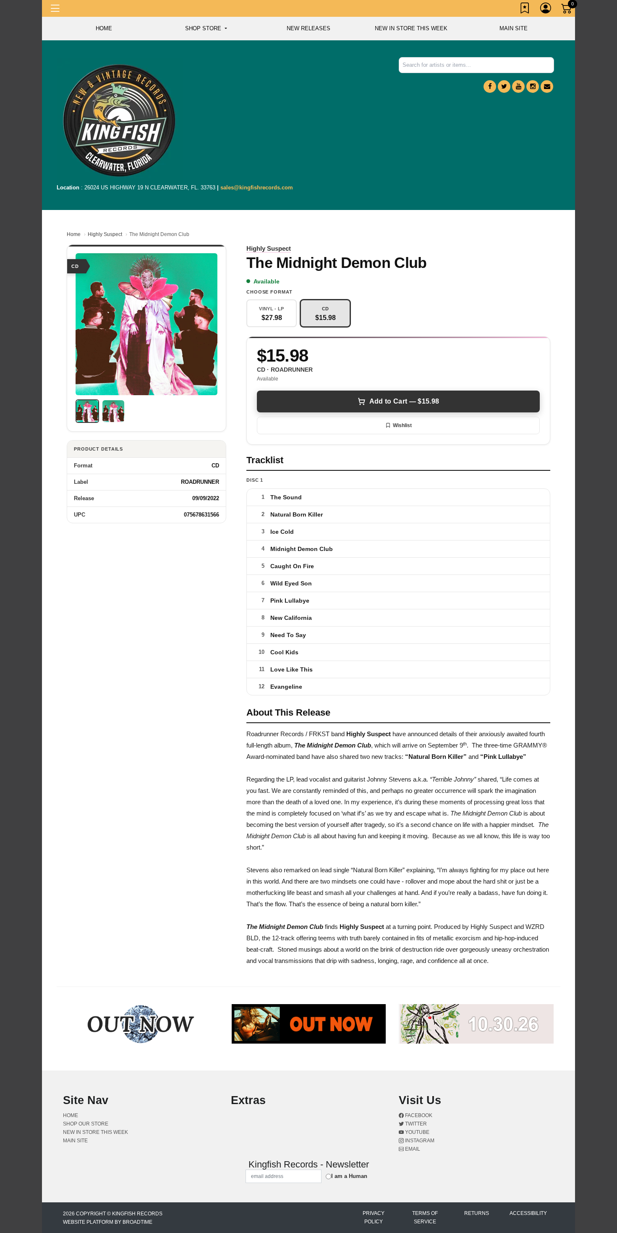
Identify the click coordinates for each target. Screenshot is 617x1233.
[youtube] (518, 86)
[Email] (547, 86)
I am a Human (349, 1176)
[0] (567, 10)
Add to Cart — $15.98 (404, 401)
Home (74, 234)
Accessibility (528, 1213)
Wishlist (402, 425)
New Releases (308, 28)
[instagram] (532, 86)
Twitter (415, 1124)
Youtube (416, 1132)
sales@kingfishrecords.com (256, 187)
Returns (476, 1213)
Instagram (419, 1141)
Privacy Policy (373, 1217)
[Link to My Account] (546, 9)
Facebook (418, 1115)
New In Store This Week (411, 28)
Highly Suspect (105, 234)
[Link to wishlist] (525, 9)
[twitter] (504, 86)
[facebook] (490, 86)
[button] (205, 28)
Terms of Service (425, 1217)
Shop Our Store (85, 1124)
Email (412, 1149)
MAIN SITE (513, 28)
